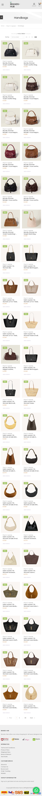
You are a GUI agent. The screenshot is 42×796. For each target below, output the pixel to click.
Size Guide (4, 756)
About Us (4, 764)
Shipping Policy (5, 752)
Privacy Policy (5, 750)
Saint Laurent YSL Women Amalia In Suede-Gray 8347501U (31, 437)
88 (25, 718)
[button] (10, 57)
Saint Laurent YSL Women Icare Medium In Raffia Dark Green (10, 606)
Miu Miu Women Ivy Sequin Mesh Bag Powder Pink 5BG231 (30, 234)
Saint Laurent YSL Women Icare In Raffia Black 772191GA (10, 640)
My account (4, 769)
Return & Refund (6, 754)
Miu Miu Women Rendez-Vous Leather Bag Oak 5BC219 (31, 166)
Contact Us (4, 767)
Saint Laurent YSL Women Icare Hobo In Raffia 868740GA (31, 707)
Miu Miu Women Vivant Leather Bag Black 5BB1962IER (9, 65)
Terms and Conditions (8, 748)
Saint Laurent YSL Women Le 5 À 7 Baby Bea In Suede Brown (10, 301)
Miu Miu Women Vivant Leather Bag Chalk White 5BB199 (9, 98)
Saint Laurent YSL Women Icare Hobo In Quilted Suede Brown (31, 606)
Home (2, 26)
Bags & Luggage (11, 26)
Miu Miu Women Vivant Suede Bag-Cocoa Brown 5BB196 (10, 234)
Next (31, 718)
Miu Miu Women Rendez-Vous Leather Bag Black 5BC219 (10, 200)
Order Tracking (5, 771)
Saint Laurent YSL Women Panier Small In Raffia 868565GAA (31, 335)
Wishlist (3, 773)
